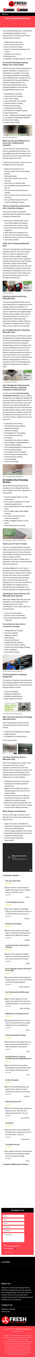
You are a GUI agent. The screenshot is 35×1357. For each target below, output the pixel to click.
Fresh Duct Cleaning (22, 1329)
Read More (8, 895)
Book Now (9, 1252)
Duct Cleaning (12, 21)
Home (3, 21)
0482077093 (21, 403)
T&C (15, 1248)
